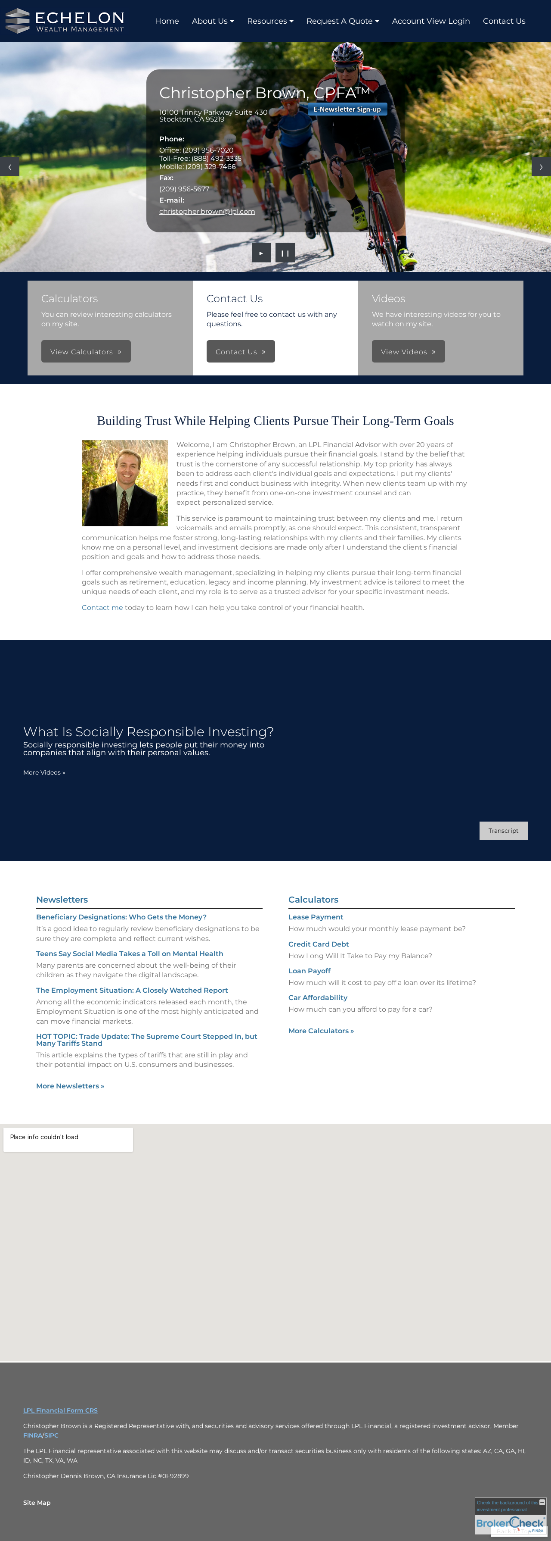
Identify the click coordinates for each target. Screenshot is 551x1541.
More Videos (44, 772)
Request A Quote (339, 21)
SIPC (51, 1435)
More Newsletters (70, 1086)
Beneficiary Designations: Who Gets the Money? (121, 917)
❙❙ (285, 252)
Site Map (37, 1503)
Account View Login (431, 21)
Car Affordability (317, 998)
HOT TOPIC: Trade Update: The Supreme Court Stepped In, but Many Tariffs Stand (146, 1039)
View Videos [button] (404, 352)
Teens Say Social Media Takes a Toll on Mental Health (129, 954)
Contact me (102, 607)
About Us (210, 21)
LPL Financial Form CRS (60, 1410)
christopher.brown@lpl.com (207, 211)
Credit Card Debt (318, 944)
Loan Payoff (309, 971)
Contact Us (504, 21)
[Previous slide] (9, 166)
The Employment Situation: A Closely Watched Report (132, 990)
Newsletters (62, 899)
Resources (267, 21)
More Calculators (321, 1031)
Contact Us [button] (236, 352)
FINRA (32, 1435)
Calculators (313, 899)
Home (167, 21)
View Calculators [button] (81, 352)
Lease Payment (316, 917)
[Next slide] (541, 166)
